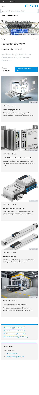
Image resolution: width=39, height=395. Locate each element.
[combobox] (19, 11)
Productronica (8, 328)
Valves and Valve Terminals (11, 337)
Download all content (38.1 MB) (25, 69)
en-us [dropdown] (4, 2)
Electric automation (9, 334)
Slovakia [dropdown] (11, 2)
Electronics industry (19, 328)
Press (3, 6)
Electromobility (21, 334)
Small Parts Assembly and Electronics (14, 331)
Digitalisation (23, 337)
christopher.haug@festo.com (15, 357)
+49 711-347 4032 (12, 353)
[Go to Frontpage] (31, 6)
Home (3, 15)
